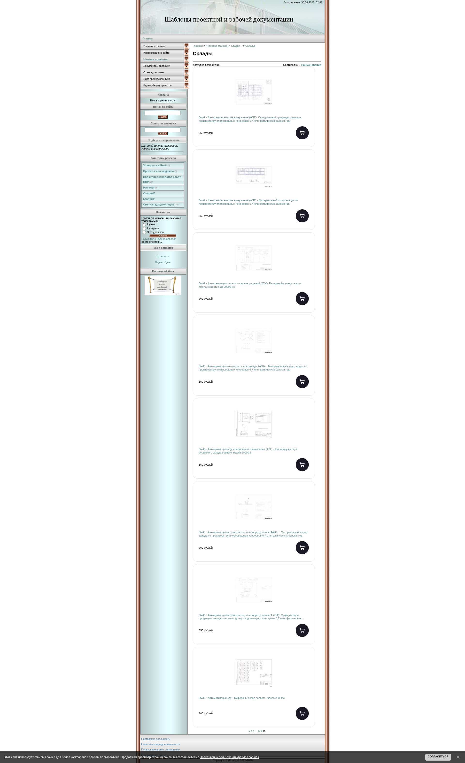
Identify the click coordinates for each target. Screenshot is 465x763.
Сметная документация (160, 204)
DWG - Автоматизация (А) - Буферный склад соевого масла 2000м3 (242, 697)
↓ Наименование (310, 64)
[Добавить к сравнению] (307, 95)
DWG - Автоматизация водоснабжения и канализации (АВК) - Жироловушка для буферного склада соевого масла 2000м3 (248, 451)
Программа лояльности (155, 738)
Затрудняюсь (155, 232)
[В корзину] (302, 132)
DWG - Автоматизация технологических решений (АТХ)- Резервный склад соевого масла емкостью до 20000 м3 (250, 285)
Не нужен (153, 228)
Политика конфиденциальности (160, 744)
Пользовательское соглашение (160, 749)
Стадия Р (149, 198)
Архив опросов (167, 238)
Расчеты (150, 187)
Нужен (151, 224)
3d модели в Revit (156, 165)
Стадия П (149, 193)
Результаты (148, 238)
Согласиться (438, 756)
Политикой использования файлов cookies (229, 757)
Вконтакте (162, 256)
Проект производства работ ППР (162, 179)
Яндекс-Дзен (162, 262)
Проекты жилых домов (160, 171)
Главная (148, 38)
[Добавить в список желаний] (307, 80)
